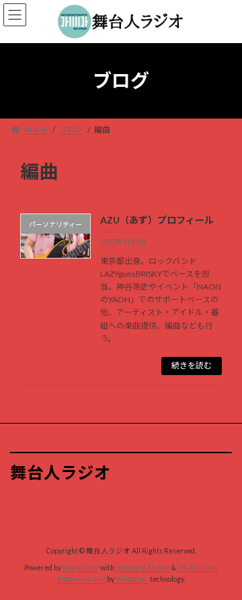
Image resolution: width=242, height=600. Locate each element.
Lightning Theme (143, 568)
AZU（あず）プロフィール (157, 220)
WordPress (81, 568)
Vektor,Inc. (132, 579)
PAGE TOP (222, 567)
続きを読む (191, 365)
